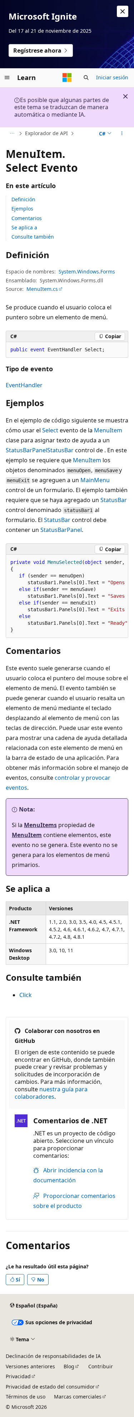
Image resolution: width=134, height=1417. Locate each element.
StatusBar (60, 450)
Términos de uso (25, 1396)
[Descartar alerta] (122, 11)
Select (50, 430)
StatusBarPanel (26, 450)
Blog (69, 1366)
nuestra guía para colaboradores (51, 1093)
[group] (67, 596)
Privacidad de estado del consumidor (50, 1386)
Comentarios (26, 218)
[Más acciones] (122, 133)
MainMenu (95, 480)
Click (25, 995)
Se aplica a (24, 227)
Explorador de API (46, 133)
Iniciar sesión (112, 77)
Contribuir (100, 1366)
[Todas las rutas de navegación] (12, 133)
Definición (23, 199)
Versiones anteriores (30, 1366)
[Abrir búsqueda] (86, 77)
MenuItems (40, 825)
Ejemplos (22, 208)
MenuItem (108, 430)
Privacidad (18, 1376)
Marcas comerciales (77, 1396)
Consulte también (32, 236)
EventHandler (24, 385)
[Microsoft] (67, 77)
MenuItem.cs (42, 289)
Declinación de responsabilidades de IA (53, 1356)
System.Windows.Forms (87, 271)
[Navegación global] (7, 77)
